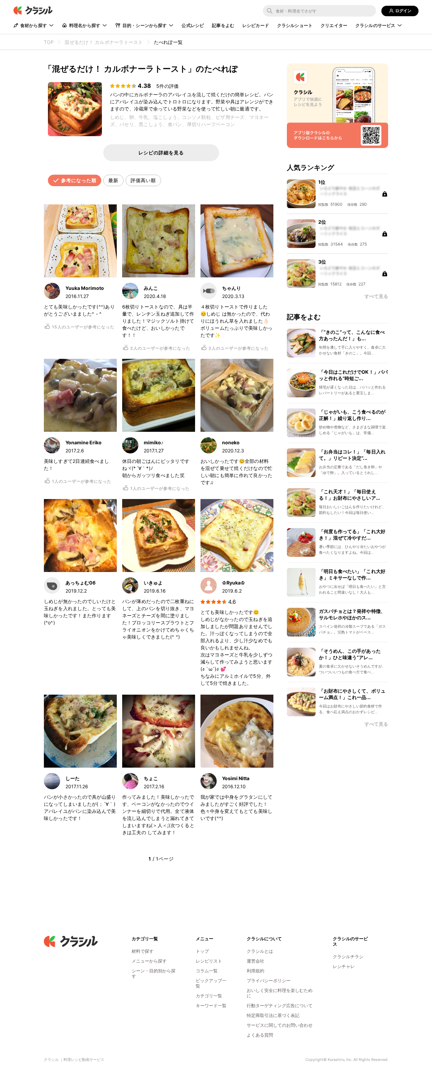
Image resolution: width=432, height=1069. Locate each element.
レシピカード (255, 25)
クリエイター (334, 25)
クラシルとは (260, 951)
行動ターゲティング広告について (280, 1005)
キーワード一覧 (211, 1005)
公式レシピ (193, 25)
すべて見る (376, 724)
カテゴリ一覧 (209, 995)
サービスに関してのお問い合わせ (280, 1025)
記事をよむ (223, 25)
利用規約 (255, 970)
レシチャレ (344, 966)
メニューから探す (149, 961)
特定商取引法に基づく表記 (273, 1015)
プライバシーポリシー (269, 980)
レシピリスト (209, 961)
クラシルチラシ (348, 956)
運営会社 (255, 961)
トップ (202, 951)
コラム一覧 (207, 970)
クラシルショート (295, 25)
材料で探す (143, 951)
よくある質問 (260, 1035)
